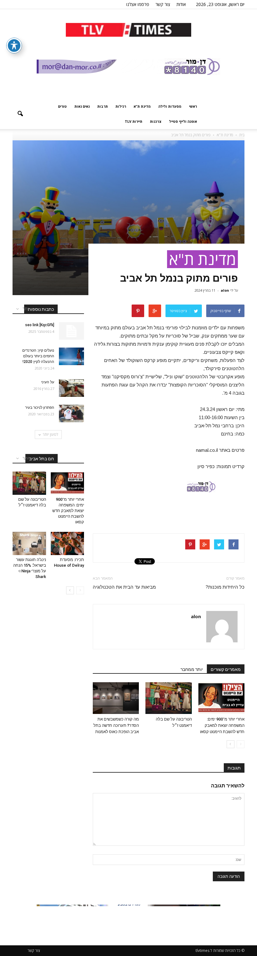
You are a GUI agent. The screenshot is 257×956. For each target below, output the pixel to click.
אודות (181, 4)
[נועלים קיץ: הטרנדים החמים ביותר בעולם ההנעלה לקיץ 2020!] (71, 356)
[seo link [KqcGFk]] (71, 331)
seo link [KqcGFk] (39, 325)
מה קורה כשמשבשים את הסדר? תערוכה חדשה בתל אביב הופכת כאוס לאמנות (116, 725)
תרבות (102, 106)
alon (225, 290)
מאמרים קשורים (226, 669)
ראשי (193, 106)
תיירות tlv (133, 121)
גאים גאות (82, 106)
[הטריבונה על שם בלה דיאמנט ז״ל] (168, 698)
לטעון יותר (50, 434)
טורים (62, 106)
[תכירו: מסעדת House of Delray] (67, 543)
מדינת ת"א (142, 106)
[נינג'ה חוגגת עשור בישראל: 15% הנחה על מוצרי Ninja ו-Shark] (29, 543)
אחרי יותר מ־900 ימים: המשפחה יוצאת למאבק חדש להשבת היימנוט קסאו (222, 725)
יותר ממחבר (192, 669)
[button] (20, 114)
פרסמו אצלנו (137, 4)
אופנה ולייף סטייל (183, 121)
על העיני (47, 382)
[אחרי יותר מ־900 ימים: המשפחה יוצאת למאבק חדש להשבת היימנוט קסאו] (221, 698)
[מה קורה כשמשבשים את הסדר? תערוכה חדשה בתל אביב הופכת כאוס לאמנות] (116, 698)
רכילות (120, 106)
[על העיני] (71, 388)
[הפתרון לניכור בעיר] (71, 413)
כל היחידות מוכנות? (225, 587)
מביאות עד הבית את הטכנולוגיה (124, 587)
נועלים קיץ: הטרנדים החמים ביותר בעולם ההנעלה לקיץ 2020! (38, 356)
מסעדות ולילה (169, 106)
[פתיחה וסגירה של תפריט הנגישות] (14, 45)
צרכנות (155, 121)
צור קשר (162, 4)
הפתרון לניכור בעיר (39, 407)
